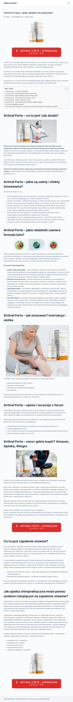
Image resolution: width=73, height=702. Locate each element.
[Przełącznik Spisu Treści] (65, 88)
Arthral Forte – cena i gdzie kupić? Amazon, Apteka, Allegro (24, 102)
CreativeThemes (44, 699)
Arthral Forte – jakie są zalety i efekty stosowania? (21, 93)
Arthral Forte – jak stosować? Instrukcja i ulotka (20, 98)
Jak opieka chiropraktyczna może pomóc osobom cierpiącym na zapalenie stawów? (32, 106)
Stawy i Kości (29, 17)
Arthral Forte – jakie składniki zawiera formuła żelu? (22, 95)
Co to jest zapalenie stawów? (15, 104)
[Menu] (68, 3)
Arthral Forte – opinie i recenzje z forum (18, 100)
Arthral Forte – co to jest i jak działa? (17, 91)
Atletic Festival (10, 3)
